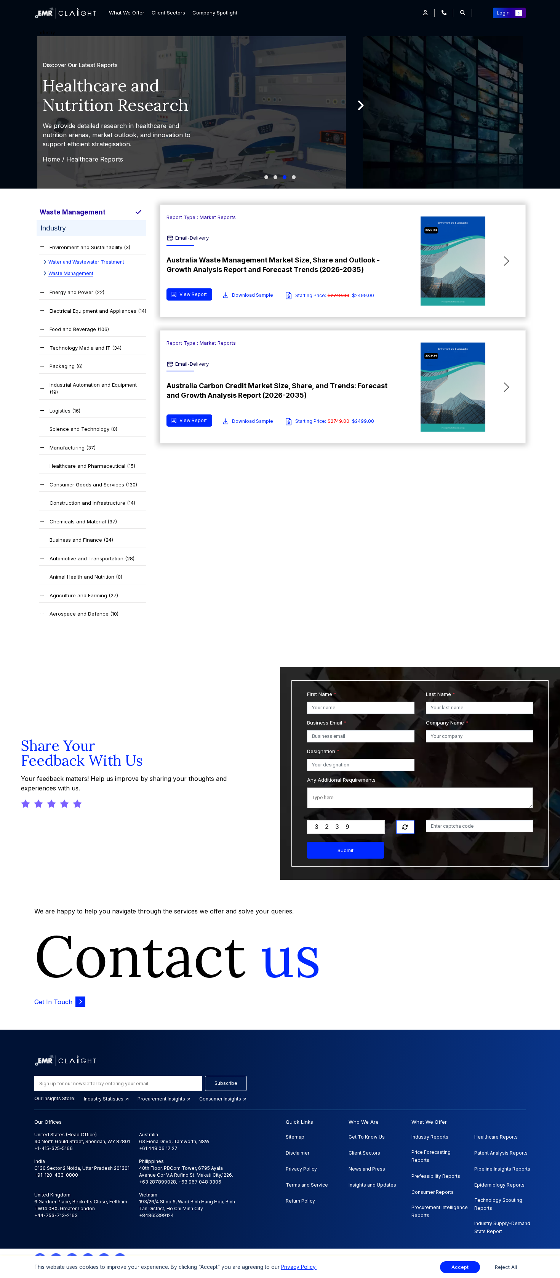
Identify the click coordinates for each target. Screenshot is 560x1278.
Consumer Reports (432, 1192)
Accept (460, 1267)
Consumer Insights (220, 1099)
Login (503, 13)
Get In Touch (53, 1002)
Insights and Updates (372, 1185)
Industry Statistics (104, 1099)
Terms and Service (307, 1185)
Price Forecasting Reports (431, 1156)
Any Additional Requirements (341, 780)
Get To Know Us (367, 1137)
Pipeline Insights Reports (502, 1169)
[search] (462, 13)
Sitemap (295, 1137)
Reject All (506, 1267)
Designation (323, 751)
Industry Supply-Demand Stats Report (502, 1227)
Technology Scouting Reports (498, 1204)
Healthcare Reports (496, 1137)
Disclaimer (297, 1153)
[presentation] (360, 105)
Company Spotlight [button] (214, 13)
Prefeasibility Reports (435, 1176)
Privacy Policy (301, 1169)
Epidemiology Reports (499, 1185)
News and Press (367, 1169)
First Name (321, 694)
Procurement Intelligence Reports (439, 1211)
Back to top (18, 1248)
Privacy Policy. (299, 1267)
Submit (346, 850)
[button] (425, 13)
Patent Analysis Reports (501, 1153)
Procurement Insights (162, 1099)
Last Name (440, 694)
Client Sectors (168, 13)
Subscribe (225, 1083)
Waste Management (70, 273)
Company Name (447, 723)
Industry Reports (429, 1137)
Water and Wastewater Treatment (86, 262)
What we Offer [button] (126, 13)
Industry (67, 228)
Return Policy (300, 1201)
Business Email (326, 723)
